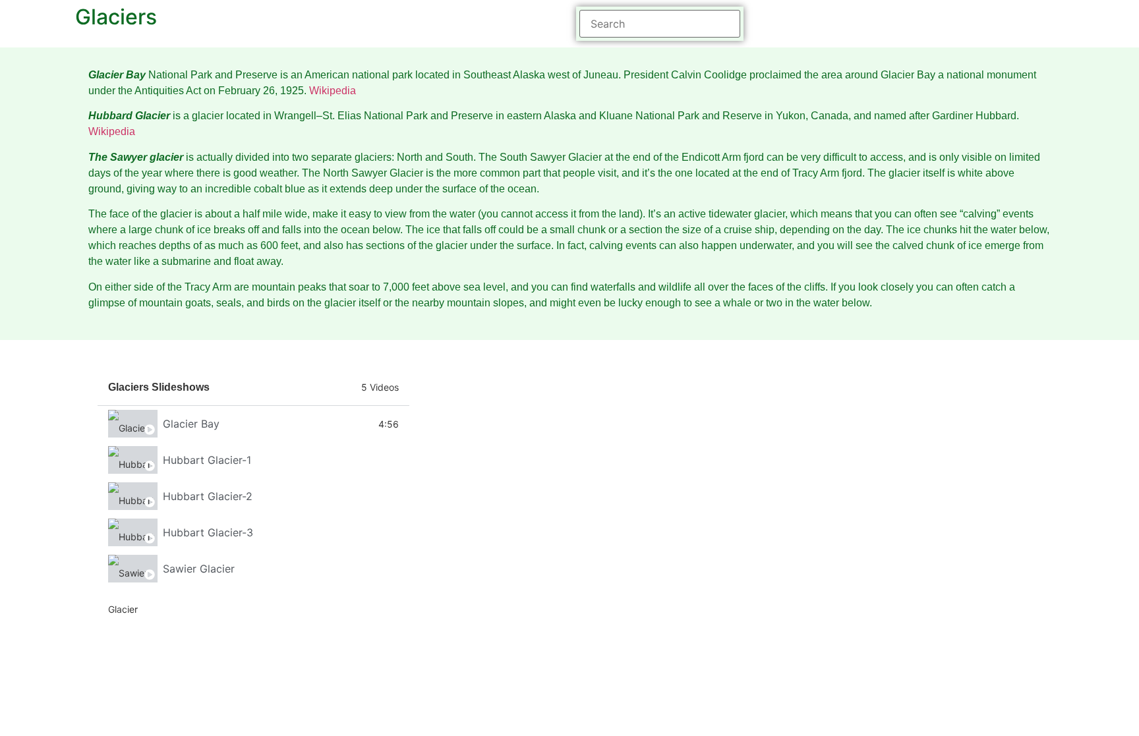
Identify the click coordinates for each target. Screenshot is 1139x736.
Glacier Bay (191, 423)
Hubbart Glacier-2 (207, 496)
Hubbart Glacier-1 (207, 460)
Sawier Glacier (199, 568)
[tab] (253, 424)
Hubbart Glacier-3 (208, 532)
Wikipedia (332, 90)
